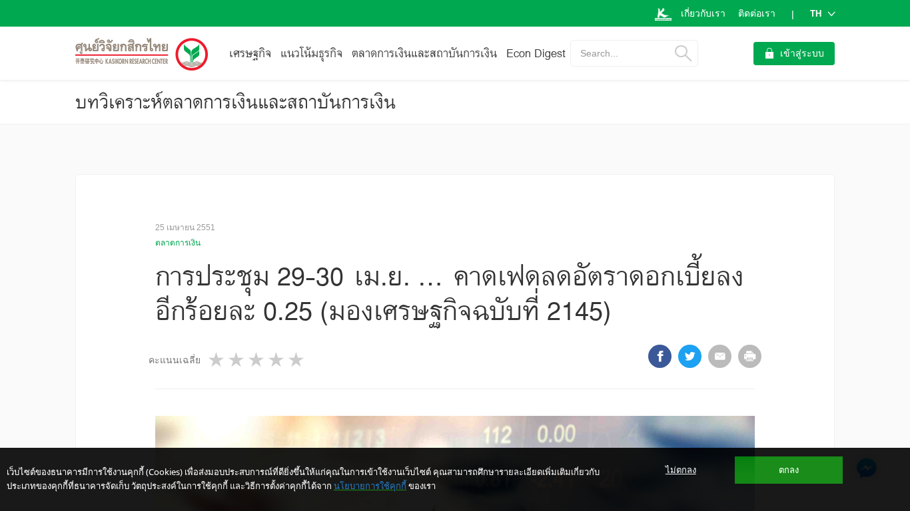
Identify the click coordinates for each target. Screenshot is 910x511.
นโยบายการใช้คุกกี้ (370, 486)
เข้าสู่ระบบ (802, 53)
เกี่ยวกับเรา (703, 13)
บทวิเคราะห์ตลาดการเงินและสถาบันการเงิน (235, 102)
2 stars (237, 360)
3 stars (257, 360)
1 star (217, 360)
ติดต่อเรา (756, 13)
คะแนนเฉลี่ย (175, 360)
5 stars (297, 360)
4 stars (277, 360)
